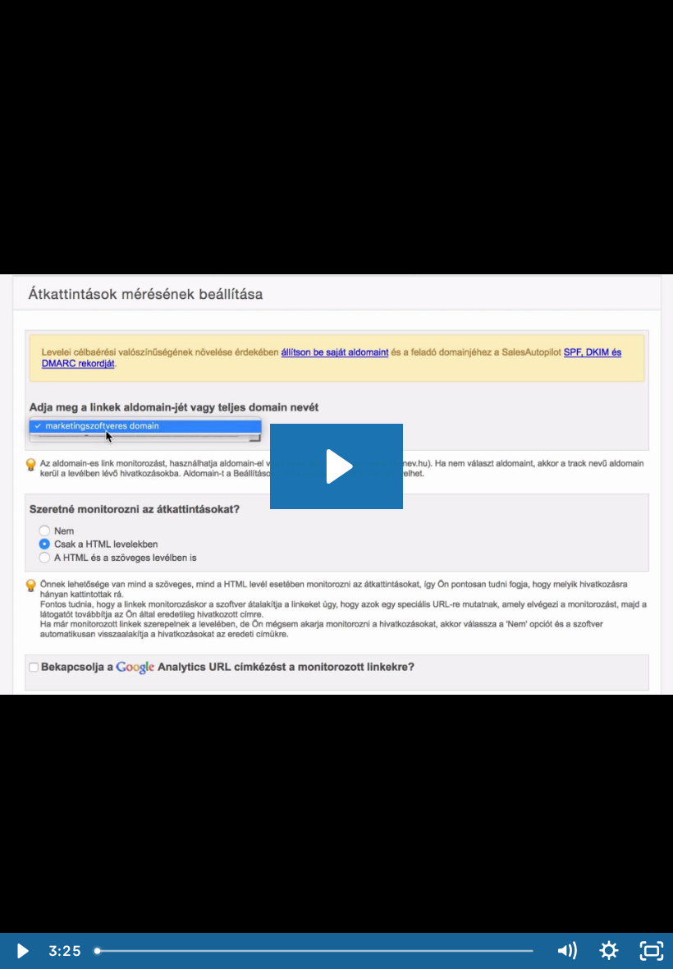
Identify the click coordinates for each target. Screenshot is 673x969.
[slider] (316, 951)
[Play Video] (21, 951)
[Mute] (566, 951)
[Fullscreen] (651, 951)
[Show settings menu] (609, 951)
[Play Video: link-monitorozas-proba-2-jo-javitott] (337, 466)
